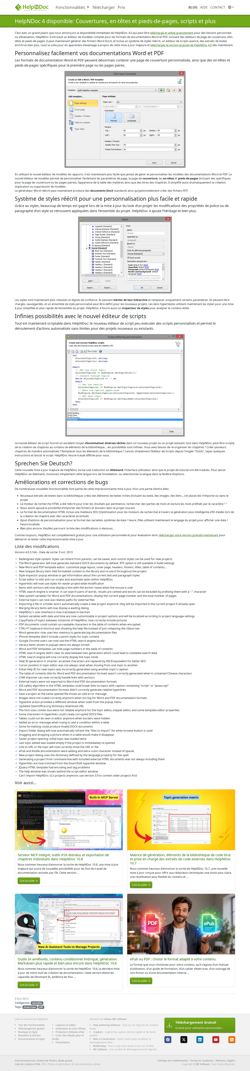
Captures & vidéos (66, 1025)
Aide (204, 7)
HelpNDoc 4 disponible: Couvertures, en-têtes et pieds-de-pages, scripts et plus (115, 21)
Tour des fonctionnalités (31, 1025)
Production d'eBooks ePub (70, 1032)
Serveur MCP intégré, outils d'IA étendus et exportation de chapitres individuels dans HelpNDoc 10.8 (63, 857)
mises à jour (30, 1007)
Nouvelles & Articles (29, 1035)
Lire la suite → (29, 881)
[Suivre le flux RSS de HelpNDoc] (231, 1039)
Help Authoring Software (106, 1025)
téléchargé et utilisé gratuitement (171, 33)
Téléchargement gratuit (31, 1028)
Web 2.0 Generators (104, 1039)
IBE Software (100, 1049)
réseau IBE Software (115, 1019)
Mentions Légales (225, 1060)
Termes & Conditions (201, 1060)
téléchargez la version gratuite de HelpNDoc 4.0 (181, 45)
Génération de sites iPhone (71, 1028)
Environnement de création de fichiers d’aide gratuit (43, 1060)
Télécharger (103, 7)
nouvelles (37, 1003)
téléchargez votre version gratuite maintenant (188, 535)
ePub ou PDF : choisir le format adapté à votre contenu (173, 959)
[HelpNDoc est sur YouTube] (215, 1039)
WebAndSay (99, 1046)
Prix (121, 7)
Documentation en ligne (31, 1039)
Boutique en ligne (28, 1032)
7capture (98, 1032)
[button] (231, 7)
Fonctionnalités (70, 7)
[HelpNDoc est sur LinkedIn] (199, 1039)
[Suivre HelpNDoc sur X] (183, 1039)
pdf (41, 1007)
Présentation (63, 1042)
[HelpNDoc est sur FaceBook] (167, 1039)
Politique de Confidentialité (173, 1060)
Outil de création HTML (27, 1064)
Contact (217, 7)
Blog (192, 7)
